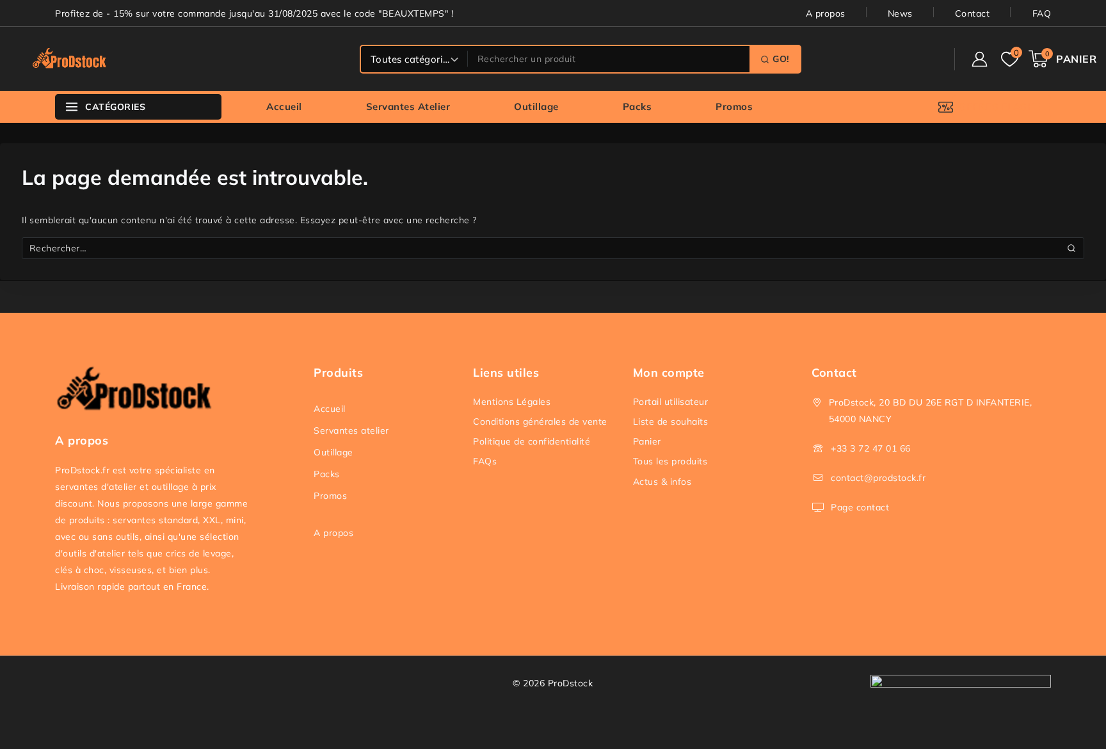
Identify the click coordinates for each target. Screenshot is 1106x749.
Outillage (536, 106)
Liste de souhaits (671, 421)
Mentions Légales (511, 401)
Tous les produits (670, 461)
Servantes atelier (408, 106)
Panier (647, 441)
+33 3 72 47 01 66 (871, 448)
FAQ (1041, 13)
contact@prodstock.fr (878, 478)
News (900, 13)
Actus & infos (662, 481)
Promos (734, 106)
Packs (637, 106)
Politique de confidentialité (531, 441)
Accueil (284, 106)
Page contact (860, 507)
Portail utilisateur (671, 401)
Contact (972, 13)
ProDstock (570, 683)
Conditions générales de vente (540, 421)
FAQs (485, 461)
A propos (826, 13)
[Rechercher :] (553, 248)
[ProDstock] (74, 58)
